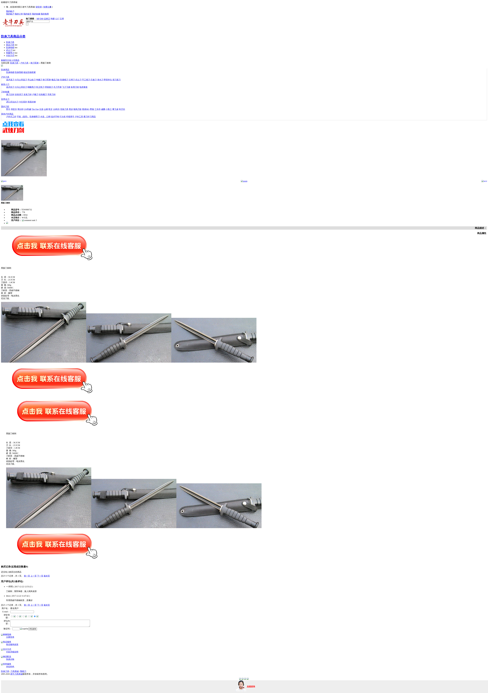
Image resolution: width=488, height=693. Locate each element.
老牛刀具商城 (16, 674)
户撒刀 (35, 94)
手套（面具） (23, 117)
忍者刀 (94, 80)
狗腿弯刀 (10, 53)
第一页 (27, 576)
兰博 (62, 19)
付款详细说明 (12, 652)
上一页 (33, 576)
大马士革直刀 (21, 80)
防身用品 (5, 70)
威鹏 (103, 109)
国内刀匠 (5, 106)
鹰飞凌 (115, 109)
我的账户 (10, 11)
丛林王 (47, 19)
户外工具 (79, 117)
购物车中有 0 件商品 (10, 60)
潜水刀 (100, 80)
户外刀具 (24, 63)
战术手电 (55, 117)
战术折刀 (10, 87)
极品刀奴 (55, 80)
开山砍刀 (32, 80)
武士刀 (9, 50)
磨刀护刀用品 (89, 117)
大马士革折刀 (21, 87)
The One (35, 109)
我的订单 (19, 14)
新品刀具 (10, 45)
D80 (41, 19)
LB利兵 (56, 109)
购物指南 (7, 634)
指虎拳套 (83, 87)
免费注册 (47, 7)
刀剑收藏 (5, 92)
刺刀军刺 (34, 63)
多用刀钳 (75, 87)
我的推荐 (45, 14)
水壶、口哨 (45, 117)
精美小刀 (5, 84)
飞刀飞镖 (66, 87)
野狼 (92, 109)
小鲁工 (109, 109)
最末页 (47, 576)
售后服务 (7, 642)
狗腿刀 (39, 80)
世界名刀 (5, 99)
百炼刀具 (64, 109)
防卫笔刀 (40, 87)
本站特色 (10, 667)
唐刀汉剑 (10, 94)
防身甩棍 (19, 72)
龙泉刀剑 (28, 94)
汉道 (41, 109)
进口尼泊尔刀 (12, 102)
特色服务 (7, 664)
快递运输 (10, 659)
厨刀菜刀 (116, 80)
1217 (57, 19)
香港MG (85, 109)
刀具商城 (15, 671)
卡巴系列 (23, 102)
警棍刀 (23, 671)
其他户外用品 (7, 114)
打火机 (63, 117)
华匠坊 (14, 109)
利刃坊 (122, 109)
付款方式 (10, 55)
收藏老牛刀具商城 (9, 2)
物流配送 (7, 656)
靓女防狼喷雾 (30, 72)
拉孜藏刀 (43, 94)
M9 (38, 19)
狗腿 (53, 19)
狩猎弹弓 (70, 117)
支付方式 (7, 649)
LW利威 (27, 109)
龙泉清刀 (19, 94)
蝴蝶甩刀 (32, 87)
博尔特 (20, 109)
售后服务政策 (12, 644)
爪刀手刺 (58, 87)
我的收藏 (36, 14)
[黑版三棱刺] (24, 179)
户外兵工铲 (11, 117)
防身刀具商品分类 (13, 36)
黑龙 (71, 109)
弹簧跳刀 (49, 87)
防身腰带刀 (35, 117)
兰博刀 (72, 80)
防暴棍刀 (64, 80)
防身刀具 (10, 42)
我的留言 (27, 14)
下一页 (40, 576)
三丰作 (98, 109)
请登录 (39, 7)
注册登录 (10, 637)
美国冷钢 (32, 102)
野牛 (8, 109)
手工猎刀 (86, 80)
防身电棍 (10, 47)
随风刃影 (77, 109)
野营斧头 (108, 80)
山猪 (46, 109)
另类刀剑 (51, 94)
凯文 (50, 109)
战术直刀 (10, 80)
